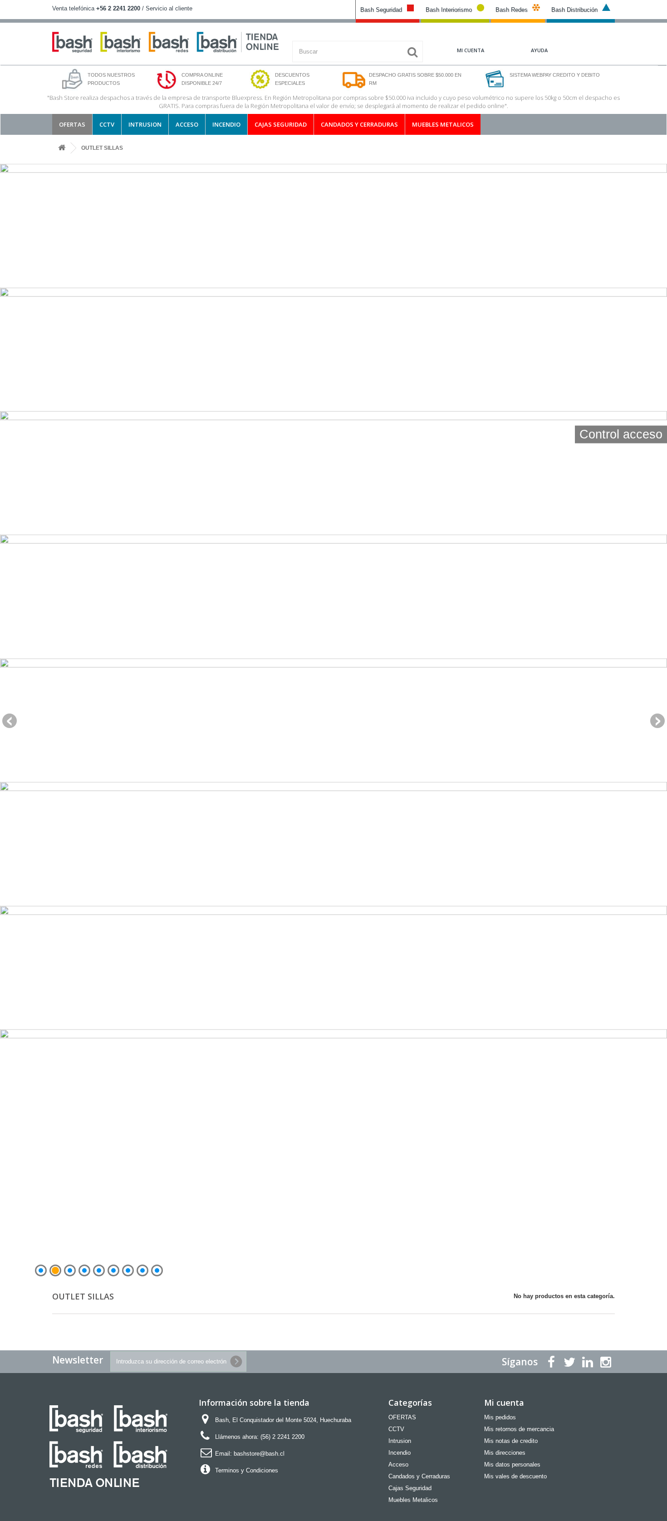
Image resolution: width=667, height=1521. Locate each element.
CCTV (106, 124)
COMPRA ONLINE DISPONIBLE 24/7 (202, 79)
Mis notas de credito (511, 1440)
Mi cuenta (504, 1402)
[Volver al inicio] (61, 148)
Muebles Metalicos (443, 124)
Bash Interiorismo (449, 9)
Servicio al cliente (169, 8)
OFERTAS (72, 124)
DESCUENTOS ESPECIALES (292, 79)
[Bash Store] (165, 42)
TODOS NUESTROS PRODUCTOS (111, 79)
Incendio (226, 124)
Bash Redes (511, 9)
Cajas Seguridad (281, 124)
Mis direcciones (504, 1452)
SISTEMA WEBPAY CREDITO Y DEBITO (555, 75)
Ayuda (539, 50)
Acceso (187, 124)
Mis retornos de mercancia (519, 1429)
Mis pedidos (500, 1417)
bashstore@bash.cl (259, 1453)
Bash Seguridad (381, 9)
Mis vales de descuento (515, 1476)
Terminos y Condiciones (246, 1470)
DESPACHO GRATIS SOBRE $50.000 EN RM (415, 79)
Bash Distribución (574, 9)
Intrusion (145, 124)
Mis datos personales (512, 1464)
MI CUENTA (470, 50)
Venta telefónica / (99, 8)
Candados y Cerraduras (359, 124)
